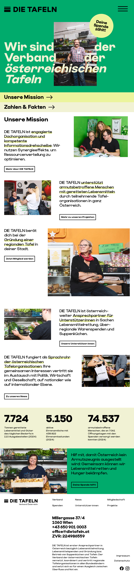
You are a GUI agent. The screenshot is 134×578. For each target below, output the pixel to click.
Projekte (112, 505)
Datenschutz (122, 560)
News (78, 499)
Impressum (123, 555)
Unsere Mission (24, 97)
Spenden (57, 505)
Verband (57, 499)
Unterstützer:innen (87, 505)
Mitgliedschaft (116, 499)
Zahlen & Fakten (25, 107)
